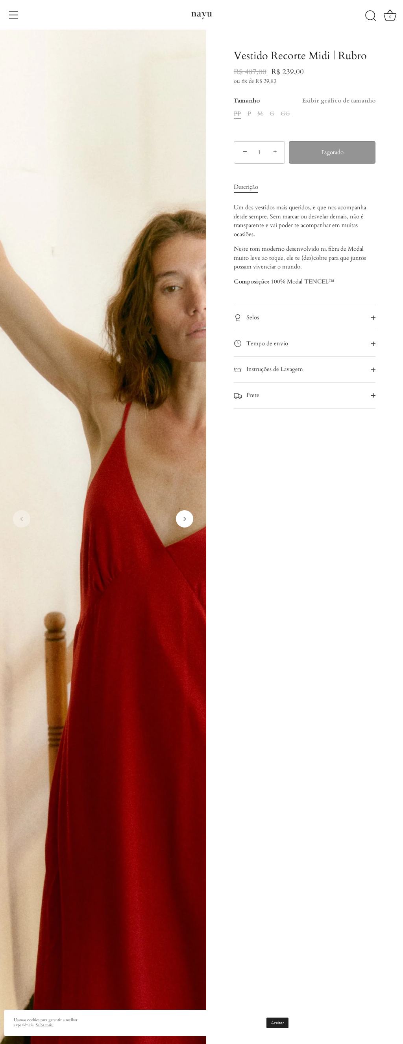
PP (237, 113)
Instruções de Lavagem (274, 369)
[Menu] (13, 15)
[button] (21, 519)
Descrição (246, 187)
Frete (252, 395)
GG (285, 113)
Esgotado (332, 152)
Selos (252, 317)
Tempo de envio (266, 343)
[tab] (250, 187)
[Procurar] (370, 16)
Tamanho (304, 100)
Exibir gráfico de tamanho (338, 100)
